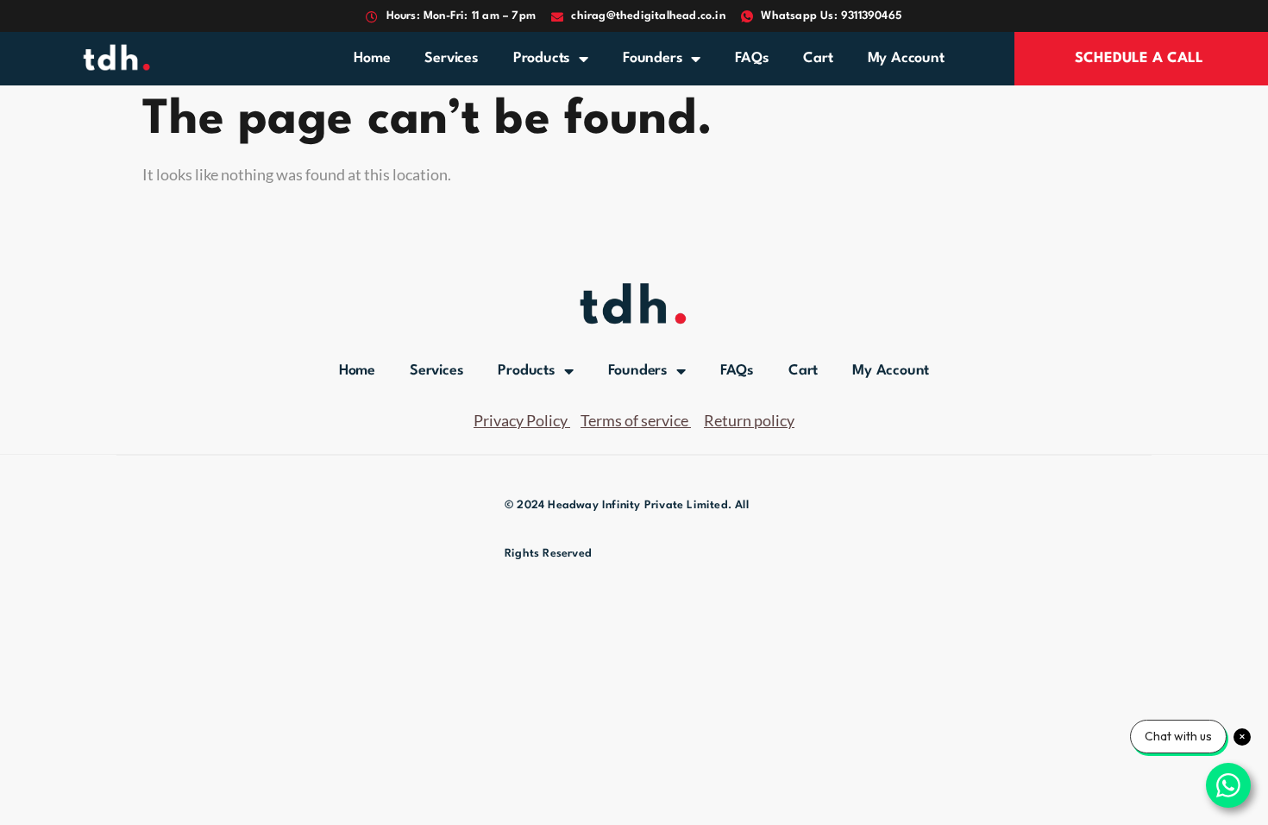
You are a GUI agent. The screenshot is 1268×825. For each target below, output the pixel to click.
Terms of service (634, 420)
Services (451, 58)
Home (372, 58)
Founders (652, 58)
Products (541, 58)
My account (906, 58)
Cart (817, 58)
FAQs (752, 58)
